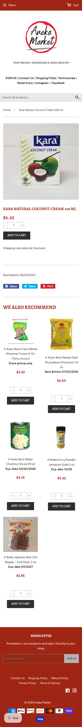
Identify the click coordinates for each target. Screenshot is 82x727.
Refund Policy (59, 678)
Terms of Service (50, 683)
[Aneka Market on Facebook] (67, 691)
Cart (76, 5)
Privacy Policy (27, 683)
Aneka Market (42, 702)
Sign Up (71, 658)
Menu (12, 5)
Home (7, 110)
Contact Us (18, 678)
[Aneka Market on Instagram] (75, 691)
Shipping (9, 248)
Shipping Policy (38, 678)
